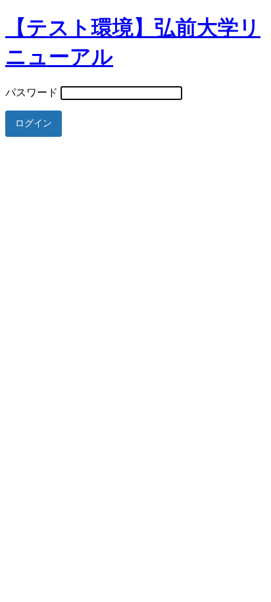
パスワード (31, 92)
